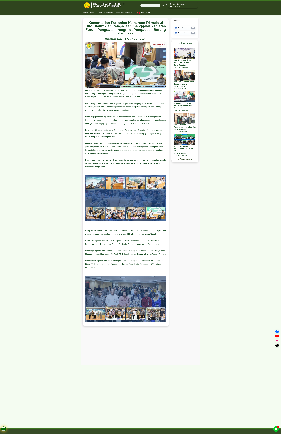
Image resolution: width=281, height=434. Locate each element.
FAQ (174, 4)
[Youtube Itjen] (277, 336)
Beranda (86, 12)
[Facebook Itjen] (277, 331)
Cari (163, 5)
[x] (277, 345)
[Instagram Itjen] (277, 341)
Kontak (182, 4)
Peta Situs (176, 6)
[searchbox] (153, 5)
